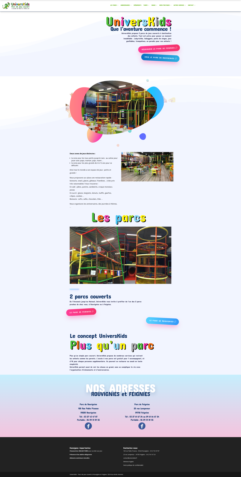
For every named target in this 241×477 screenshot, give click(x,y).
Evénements (137, 5)
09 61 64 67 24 (152, 416)
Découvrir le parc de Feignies (158, 49)
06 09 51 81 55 (93, 420)
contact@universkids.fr (130, 458)
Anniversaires (125, 5)
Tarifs (145, 5)
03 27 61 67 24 (136, 416)
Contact (191, 5)
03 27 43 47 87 (90, 416)
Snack (153, 5)
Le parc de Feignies (80, 312)
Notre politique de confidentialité (133, 465)
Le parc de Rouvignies (161, 321)
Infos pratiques (164, 5)
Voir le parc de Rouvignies (159, 58)
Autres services (179, 5)
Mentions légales (128, 461)
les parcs (113, 5)
